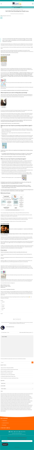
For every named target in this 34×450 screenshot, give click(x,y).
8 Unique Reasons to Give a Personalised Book (8, 374)
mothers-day (22, 402)
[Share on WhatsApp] (14, 319)
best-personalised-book (29, 393)
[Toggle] (1, 421)
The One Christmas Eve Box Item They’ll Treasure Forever (9, 369)
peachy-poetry (26, 403)
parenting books (14, 323)
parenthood (31, 322)
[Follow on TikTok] (4, 428)
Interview (11, 322)
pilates (11, 406)
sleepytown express (23, 408)
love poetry (9, 402)
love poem (5, 402)
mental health (13, 402)
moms (16, 402)
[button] (1, 4)
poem (16, 406)
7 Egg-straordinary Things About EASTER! (7, 367)
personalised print (3, 406)
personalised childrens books (23, 405)
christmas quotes (21, 396)
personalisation (3, 405)
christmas (11, 396)
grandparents (18, 399)
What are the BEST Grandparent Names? (7, 371)
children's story (3, 396)
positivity (28, 406)
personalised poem (29, 405)
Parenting (13, 322)
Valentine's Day (30, 409)
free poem (2, 399)
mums (25, 402)
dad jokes (29, 396)
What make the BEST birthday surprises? (25, 332)
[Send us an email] (7, 428)
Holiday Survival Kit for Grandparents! (6, 372)
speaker (2, 409)
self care (2, 408)
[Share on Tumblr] (20, 319)
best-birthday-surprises (23, 393)
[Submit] (32, 362)
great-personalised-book (24, 399)
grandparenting (14, 399)
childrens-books (8, 396)
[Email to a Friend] (18, 319)
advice (22, 322)
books (26, 322)
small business (28, 408)
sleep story (18, 408)
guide (28, 399)
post (20, 323)
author (24, 322)
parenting (10, 323)
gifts (6, 399)
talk (10, 409)
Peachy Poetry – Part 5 (5, 332)
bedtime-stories (17, 393)
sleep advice (11, 408)
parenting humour (16, 403)
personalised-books (8, 405)
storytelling (5, 409)
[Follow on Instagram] (3, 428)
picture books (8, 406)
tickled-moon (17, 409)
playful (14, 406)
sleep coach (14, 408)
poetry (18, 406)
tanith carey (23, 323)
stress (8, 409)
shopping (5, 408)
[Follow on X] (6, 428)
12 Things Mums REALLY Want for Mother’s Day (8, 376)
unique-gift (21, 409)
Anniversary (4, 393)
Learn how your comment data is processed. (19, 358)
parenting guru (18, 323)
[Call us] (9, 428)
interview (28, 322)
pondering (25, 406)
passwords (20, 403)
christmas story (26, 396)
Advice (8, 322)
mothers (19, 402)
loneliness (2, 402)
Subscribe (4, 444)
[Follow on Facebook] (1, 428)
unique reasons (25, 409)
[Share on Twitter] (17, 319)
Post (15, 322)
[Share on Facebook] (15, 319)
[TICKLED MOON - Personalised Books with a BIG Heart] (17, 3)
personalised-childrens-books (15, 405)
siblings (8, 408)
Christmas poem (16, 396)
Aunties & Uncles (9, 393)
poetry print (21, 406)
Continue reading (17, 447)
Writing (17, 322)
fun (4, 399)
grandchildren (9, 399)
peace (23, 403)
